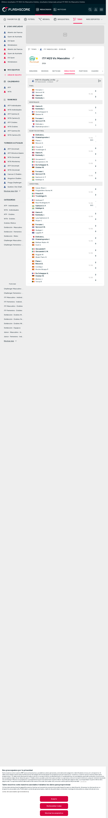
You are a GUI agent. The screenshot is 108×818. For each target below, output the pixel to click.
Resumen (33, 71)
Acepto (54, 799)
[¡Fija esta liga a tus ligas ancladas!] (73, 58)
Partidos (83, 71)
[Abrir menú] (101, 9)
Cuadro (94, 71)
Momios (44, 71)
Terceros (83, 781)
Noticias (56, 71)
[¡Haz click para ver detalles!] (65, 94)
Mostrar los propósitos (54, 813)
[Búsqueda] (90, 9)
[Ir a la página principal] (18, 9)
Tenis (33, 49)
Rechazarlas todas (54, 806)
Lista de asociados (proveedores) (15, 792)
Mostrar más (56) (11, 191)
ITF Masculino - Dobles (55, 49)
